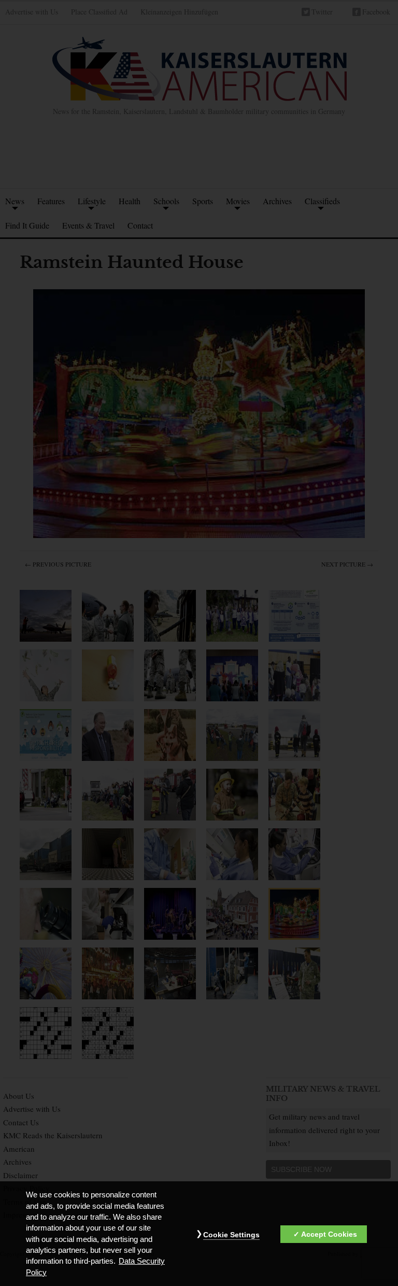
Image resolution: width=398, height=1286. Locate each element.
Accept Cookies (329, 1234)
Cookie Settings (231, 1235)
